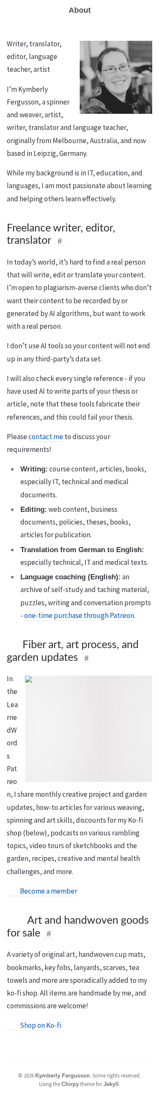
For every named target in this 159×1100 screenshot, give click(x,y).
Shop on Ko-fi (38, 1025)
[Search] (149, 10)
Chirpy (70, 1084)
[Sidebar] (10, 10)
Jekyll (111, 1084)
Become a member (46, 891)
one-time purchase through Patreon (79, 615)
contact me (45, 436)
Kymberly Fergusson (62, 1075)
